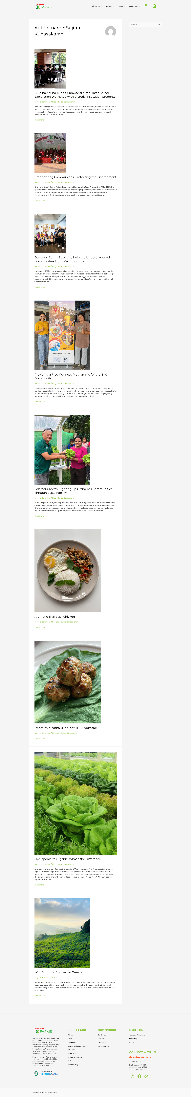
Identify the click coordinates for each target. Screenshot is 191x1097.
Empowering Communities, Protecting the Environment (75, 177)
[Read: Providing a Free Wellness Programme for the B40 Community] (62, 335)
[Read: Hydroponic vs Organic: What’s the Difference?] (75, 803)
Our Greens (102, 1035)
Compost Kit (102, 1042)
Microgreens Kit (103, 1046)
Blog (54, 102)
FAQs (70, 1061)
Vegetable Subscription (137, 1035)
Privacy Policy (73, 1065)
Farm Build (72, 1053)
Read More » (39, 120)
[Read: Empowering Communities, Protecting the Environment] (50, 153)
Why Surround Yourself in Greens (58, 972)
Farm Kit (101, 1038)
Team (70, 1038)
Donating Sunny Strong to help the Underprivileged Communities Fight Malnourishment (72, 259)
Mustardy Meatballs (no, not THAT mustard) (65, 728)
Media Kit (71, 1050)
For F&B (132, 1042)
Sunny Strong (134, 6)
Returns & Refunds (75, 1057)
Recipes (55, 622)
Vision (70, 1035)
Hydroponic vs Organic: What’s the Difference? (68, 859)
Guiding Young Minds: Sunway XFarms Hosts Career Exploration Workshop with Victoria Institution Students (75, 94)
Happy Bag (133, 1038)
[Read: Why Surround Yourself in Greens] (62, 933)
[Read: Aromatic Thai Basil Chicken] (67, 570)
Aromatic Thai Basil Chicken (54, 616)
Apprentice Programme (76, 1046)
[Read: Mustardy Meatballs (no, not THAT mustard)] (67, 682)
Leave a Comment (42, 102)
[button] (97, 6)
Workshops (72, 1042)
